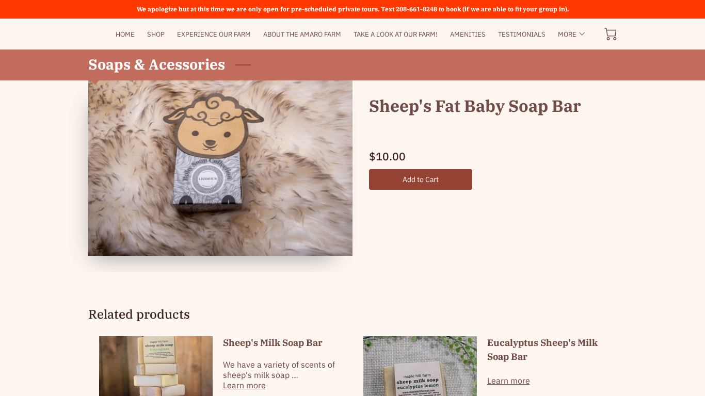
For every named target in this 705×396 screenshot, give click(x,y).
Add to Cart (421, 179)
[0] (610, 34)
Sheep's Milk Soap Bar (273, 343)
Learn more (244, 385)
